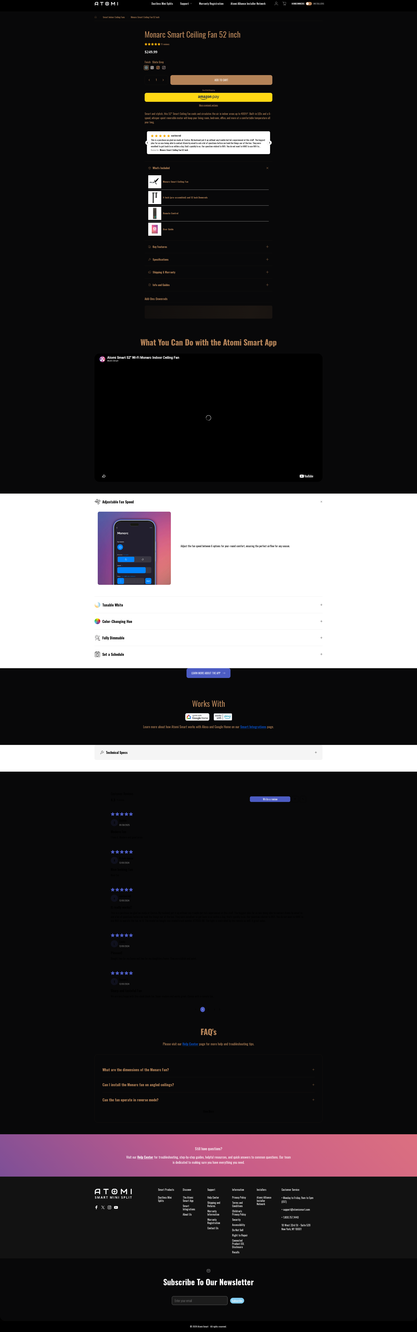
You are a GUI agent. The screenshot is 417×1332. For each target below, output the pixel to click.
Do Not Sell (237, 1230)
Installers (318, 3)
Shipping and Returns (213, 1204)
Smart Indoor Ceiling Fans (114, 17)
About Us (187, 1214)
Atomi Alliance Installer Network (264, 1201)
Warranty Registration (213, 1221)
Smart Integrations (189, 1207)
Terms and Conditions (237, 1204)
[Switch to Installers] (309, 3)
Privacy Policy (239, 1197)
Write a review (270, 799)
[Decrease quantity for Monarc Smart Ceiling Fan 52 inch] (148, 80)
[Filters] (295, 799)
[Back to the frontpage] (95, 17)
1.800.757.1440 (291, 1217)
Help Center (190, 1043)
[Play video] (208, 418)
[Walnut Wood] (158, 67)
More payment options (208, 105)
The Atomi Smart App (188, 1199)
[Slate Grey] (146, 67)
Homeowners (298, 3)
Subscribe (237, 1301)
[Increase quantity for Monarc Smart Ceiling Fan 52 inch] (164, 80)
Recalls (235, 1252)
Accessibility (238, 1224)
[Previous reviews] (147, 143)
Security (236, 1219)
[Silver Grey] (152, 67)
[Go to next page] (220, 1009)
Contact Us (212, 1228)
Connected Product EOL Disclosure (238, 1244)
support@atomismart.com (296, 1209)
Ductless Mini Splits (165, 1199)
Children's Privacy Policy (239, 1213)
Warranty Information (213, 1213)
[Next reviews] (269, 143)
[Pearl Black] (163, 67)
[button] (153, 44)
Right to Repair (240, 1235)
